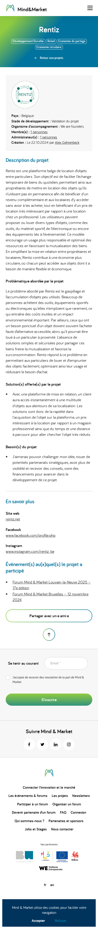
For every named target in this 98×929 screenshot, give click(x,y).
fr (45, 884)
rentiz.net (13, 519)
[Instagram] (69, 744)
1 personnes (39, 132)
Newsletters (81, 795)
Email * (55, 663)
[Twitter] (42, 744)
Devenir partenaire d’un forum (34, 812)
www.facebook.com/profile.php (30, 535)
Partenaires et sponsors (66, 820)
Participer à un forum (32, 804)
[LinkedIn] (55, 744)
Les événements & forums (27, 795)
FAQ (63, 812)
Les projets (60, 795)
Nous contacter (62, 829)
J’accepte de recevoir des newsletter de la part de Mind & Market (48, 679)
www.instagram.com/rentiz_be (30, 551)
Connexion (78, 812)
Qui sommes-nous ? (29, 820)
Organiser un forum (66, 804)
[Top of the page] (49, 634)
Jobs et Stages (36, 829)
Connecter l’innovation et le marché (49, 787)
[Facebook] (29, 744)
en (52, 884)
